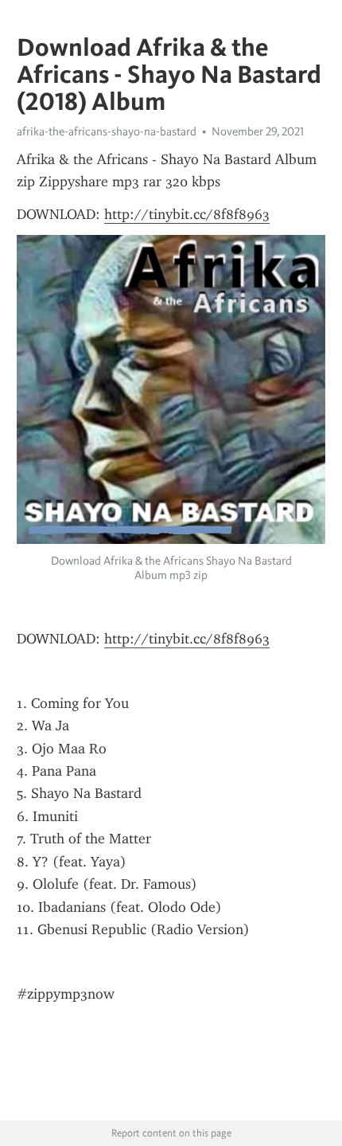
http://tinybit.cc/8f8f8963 (187, 214)
